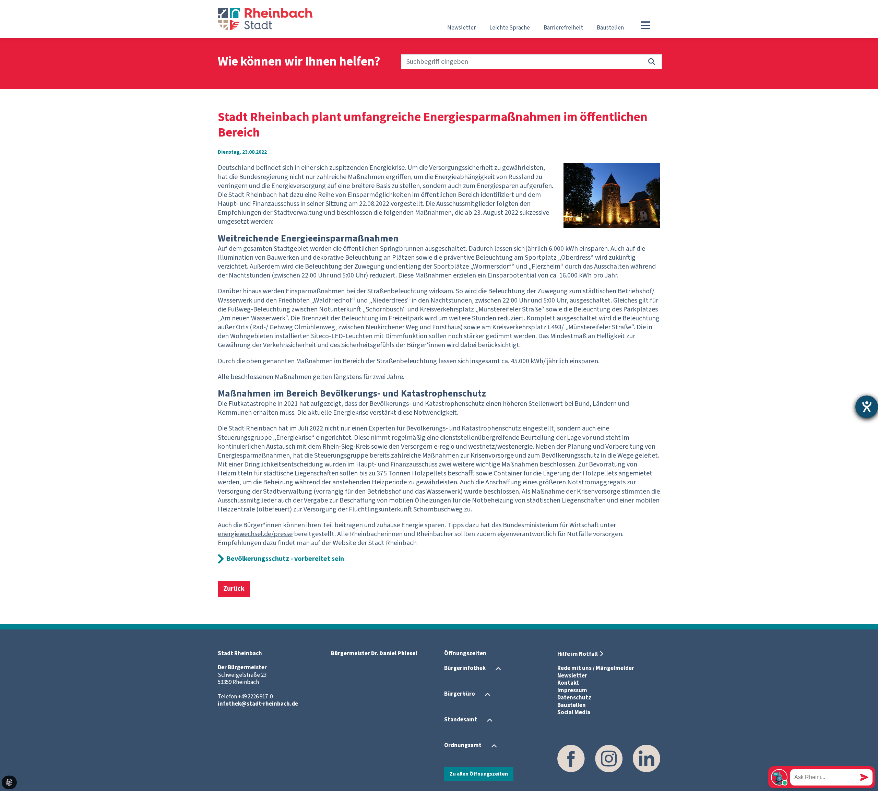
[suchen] (651, 61)
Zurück (234, 588)
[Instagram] (608, 758)
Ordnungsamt (463, 745)
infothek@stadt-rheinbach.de (258, 704)
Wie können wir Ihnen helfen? (299, 62)
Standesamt (460, 720)
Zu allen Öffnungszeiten (479, 774)
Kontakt (568, 683)
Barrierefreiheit (563, 28)
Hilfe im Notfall (577, 654)
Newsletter (461, 28)
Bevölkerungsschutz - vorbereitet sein (285, 559)
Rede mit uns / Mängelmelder (595, 668)
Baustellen (610, 28)
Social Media (573, 712)
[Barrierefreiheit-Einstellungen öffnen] (866, 407)
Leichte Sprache (509, 28)
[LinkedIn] (646, 758)
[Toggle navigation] (645, 25)
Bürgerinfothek (465, 668)
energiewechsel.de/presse (255, 534)
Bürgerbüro (459, 694)
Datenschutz (574, 698)
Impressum (572, 690)
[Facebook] (571, 758)
